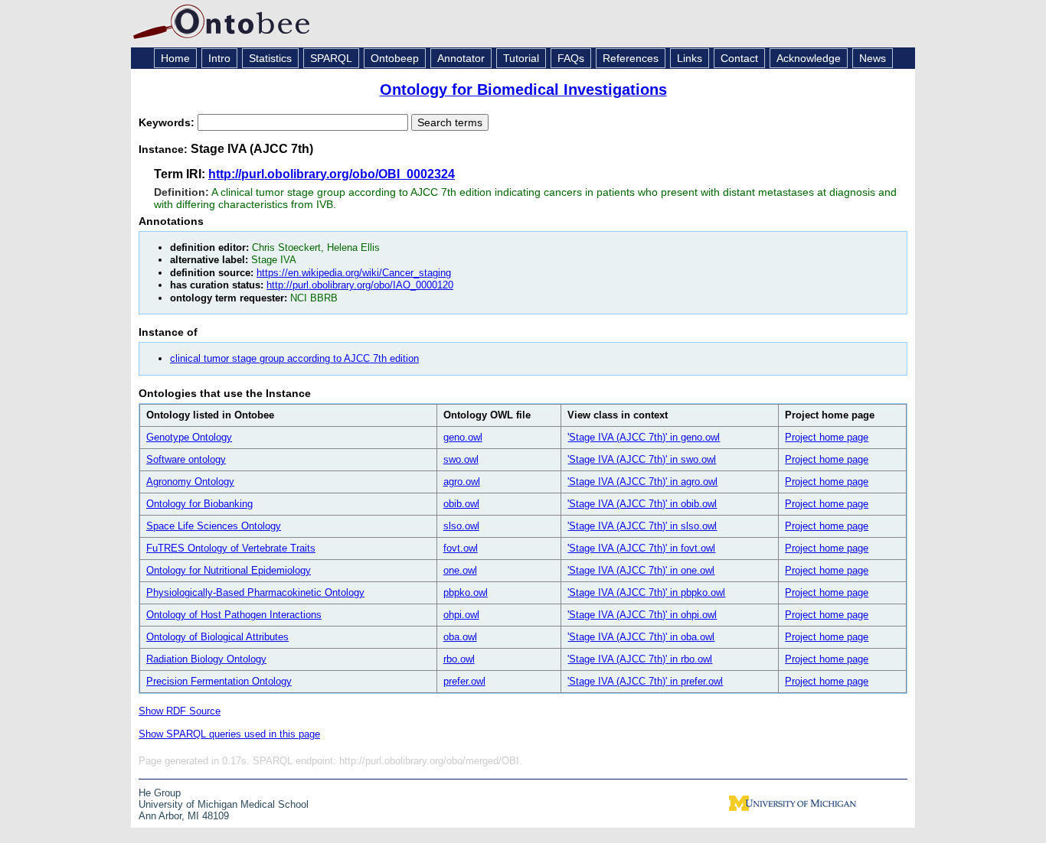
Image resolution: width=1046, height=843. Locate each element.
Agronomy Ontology (190, 481)
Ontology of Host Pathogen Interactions (234, 614)
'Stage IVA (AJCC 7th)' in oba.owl (640, 637)
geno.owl (462, 437)
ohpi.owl (461, 614)
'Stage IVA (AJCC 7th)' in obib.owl (642, 503)
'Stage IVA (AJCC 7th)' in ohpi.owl (642, 614)
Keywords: (168, 122)
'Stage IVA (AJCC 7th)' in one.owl (640, 570)
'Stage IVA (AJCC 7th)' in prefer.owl (645, 681)
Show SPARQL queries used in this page (229, 734)
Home (175, 58)
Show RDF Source (180, 711)
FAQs (570, 58)
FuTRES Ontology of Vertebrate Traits (230, 548)
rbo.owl (459, 659)
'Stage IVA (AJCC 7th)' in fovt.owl (641, 548)
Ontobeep (395, 58)
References (631, 58)
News (872, 58)
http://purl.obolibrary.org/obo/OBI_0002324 (331, 174)
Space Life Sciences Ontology (213, 526)
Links (689, 58)
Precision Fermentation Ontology (219, 681)
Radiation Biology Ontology (206, 659)
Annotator (461, 58)
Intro (219, 58)
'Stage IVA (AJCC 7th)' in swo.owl (641, 459)
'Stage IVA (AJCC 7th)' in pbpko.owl (646, 592)
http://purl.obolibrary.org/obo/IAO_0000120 (359, 285)
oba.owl (460, 637)
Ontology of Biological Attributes (217, 637)
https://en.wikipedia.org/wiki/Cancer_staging (354, 272)
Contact (739, 58)
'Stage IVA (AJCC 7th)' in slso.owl (642, 526)
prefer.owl (464, 681)
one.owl (460, 570)
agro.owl (461, 481)
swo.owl (461, 459)
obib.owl (461, 503)
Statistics (270, 58)
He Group (160, 793)
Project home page (826, 437)
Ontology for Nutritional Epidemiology (228, 570)
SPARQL (331, 58)
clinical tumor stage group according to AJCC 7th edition (294, 358)
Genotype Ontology (189, 437)
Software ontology (186, 459)
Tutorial (521, 58)
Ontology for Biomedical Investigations (523, 89)
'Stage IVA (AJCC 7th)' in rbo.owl (639, 659)
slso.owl (461, 526)
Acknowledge (808, 58)
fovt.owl (460, 548)
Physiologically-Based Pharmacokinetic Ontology (255, 592)
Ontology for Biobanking (199, 503)
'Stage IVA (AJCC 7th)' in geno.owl (643, 437)
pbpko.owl (465, 592)
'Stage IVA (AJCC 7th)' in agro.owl (642, 481)
